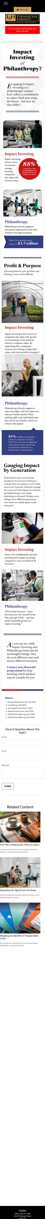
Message (5, 765)
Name (4, 737)
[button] (22, 30)
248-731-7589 (25, 1213)
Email (4, 751)
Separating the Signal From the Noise (18, 890)
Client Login (24, 9)
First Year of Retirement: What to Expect (19, 845)
